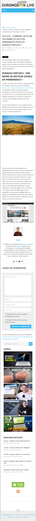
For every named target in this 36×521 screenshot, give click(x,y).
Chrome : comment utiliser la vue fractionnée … (18, 454)
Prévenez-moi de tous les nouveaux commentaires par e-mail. (16, 315)
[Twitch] (22, 261)
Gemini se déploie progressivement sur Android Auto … (17, 462)
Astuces (26, 48)
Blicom (19, 246)
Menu (4, 10)
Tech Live (25, 244)
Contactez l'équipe (21, 517)
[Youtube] (19, 261)
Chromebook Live (8, 515)
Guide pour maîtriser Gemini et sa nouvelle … (17, 470)
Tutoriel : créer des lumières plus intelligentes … (18, 447)
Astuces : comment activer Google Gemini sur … (18, 441)
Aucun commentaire (9, 50)
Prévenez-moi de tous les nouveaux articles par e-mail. (16, 321)
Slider (30, 48)
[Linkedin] (14, 261)
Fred (5, 48)
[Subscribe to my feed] (18, 492)
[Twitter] (17, 261)
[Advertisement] (18, 18)
